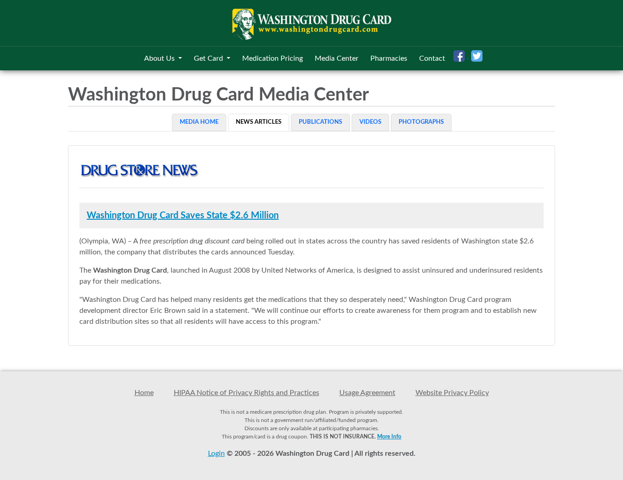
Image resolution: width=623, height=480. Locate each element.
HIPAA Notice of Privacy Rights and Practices (246, 392)
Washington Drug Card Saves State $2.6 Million (183, 215)
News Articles (258, 122)
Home (144, 392)
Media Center (336, 58)
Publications (320, 122)
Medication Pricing (272, 58)
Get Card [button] (209, 58)
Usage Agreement (367, 392)
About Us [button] (160, 58)
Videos (370, 122)
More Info (389, 436)
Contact (432, 58)
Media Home (199, 122)
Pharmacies (388, 58)
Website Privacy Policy (452, 392)
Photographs (421, 122)
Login (216, 453)
